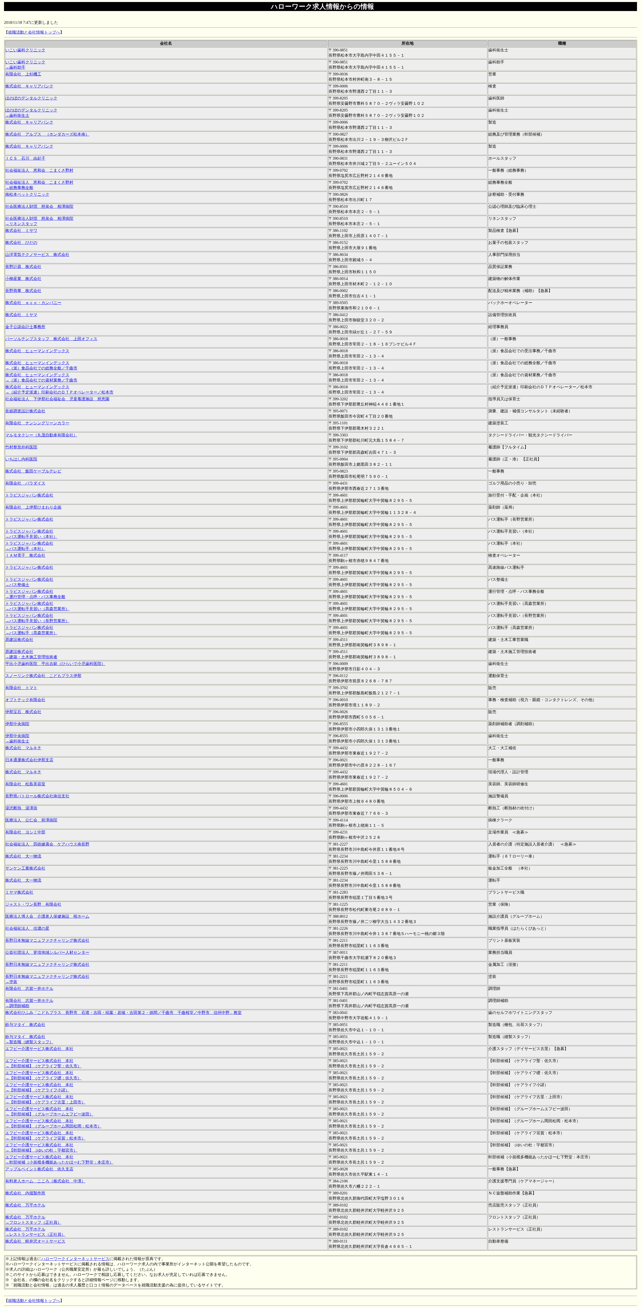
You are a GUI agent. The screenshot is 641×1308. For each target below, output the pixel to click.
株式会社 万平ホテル (25, 1205)
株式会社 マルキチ (23, 748)
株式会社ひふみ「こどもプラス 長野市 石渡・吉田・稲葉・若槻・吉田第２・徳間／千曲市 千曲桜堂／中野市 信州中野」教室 (123, 1012)
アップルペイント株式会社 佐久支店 (39, 1169)
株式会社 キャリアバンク (29, 86)
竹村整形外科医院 (21, 447)
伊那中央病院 (17, 724)
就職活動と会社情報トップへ (34, 32)
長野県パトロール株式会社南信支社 (37, 796)
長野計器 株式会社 (23, 266)
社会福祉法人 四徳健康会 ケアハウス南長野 (47, 844)
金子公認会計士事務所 (25, 327)
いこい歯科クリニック (25, 50)
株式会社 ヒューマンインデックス (37, 351)
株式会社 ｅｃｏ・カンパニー (33, 303)
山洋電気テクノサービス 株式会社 (37, 254)
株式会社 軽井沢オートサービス (35, 1241)
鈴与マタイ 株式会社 (25, 1024)
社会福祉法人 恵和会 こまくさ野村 (39, 170)
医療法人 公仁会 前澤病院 (31, 820)
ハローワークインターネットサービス (75, 1259)
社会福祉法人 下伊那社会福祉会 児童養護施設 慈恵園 (57, 399)
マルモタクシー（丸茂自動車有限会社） (41, 435)
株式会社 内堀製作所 (25, 1193)
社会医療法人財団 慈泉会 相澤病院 (39, 206)
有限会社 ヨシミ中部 (25, 832)
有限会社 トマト (21, 688)
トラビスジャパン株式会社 (29, 495)
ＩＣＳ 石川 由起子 (25, 158)
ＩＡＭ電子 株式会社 (25, 555)
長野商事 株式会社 (23, 291)
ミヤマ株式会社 (19, 892)
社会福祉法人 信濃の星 (27, 928)
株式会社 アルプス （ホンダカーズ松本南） (47, 134)
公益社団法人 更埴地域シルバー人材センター (47, 952)
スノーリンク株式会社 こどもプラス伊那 (43, 676)
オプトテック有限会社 (25, 700)
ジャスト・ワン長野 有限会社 (33, 904)
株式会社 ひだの (21, 242)
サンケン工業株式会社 (25, 868)
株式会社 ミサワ (21, 230)
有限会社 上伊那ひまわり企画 (33, 507)
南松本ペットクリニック (27, 194)
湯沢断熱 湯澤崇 (21, 808)
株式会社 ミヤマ (21, 315)
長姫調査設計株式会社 (25, 411)
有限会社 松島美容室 (25, 784)
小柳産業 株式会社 (23, 278)
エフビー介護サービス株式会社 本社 (39, 1049)
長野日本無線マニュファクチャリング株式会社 (47, 940)
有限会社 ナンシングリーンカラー (37, 423)
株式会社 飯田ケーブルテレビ (33, 471)
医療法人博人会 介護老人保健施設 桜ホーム (47, 916)
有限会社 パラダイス (25, 483)
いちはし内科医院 (21, 459)
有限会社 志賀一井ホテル (29, 988)
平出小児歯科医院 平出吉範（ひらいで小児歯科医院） (55, 664)
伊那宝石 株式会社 (23, 712)
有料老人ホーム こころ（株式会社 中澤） (45, 1181)
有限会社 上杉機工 (23, 74)
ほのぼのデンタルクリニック (31, 98)
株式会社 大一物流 (23, 856)
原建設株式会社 (19, 639)
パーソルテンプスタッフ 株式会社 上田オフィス (51, 339)
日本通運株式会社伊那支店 (29, 760)
